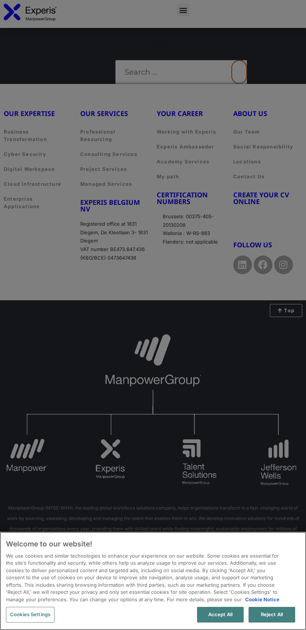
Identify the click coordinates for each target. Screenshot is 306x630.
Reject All (272, 614)
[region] (153, 581)
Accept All (220, 614)
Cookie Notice (262, 599)
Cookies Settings (30, 614)
